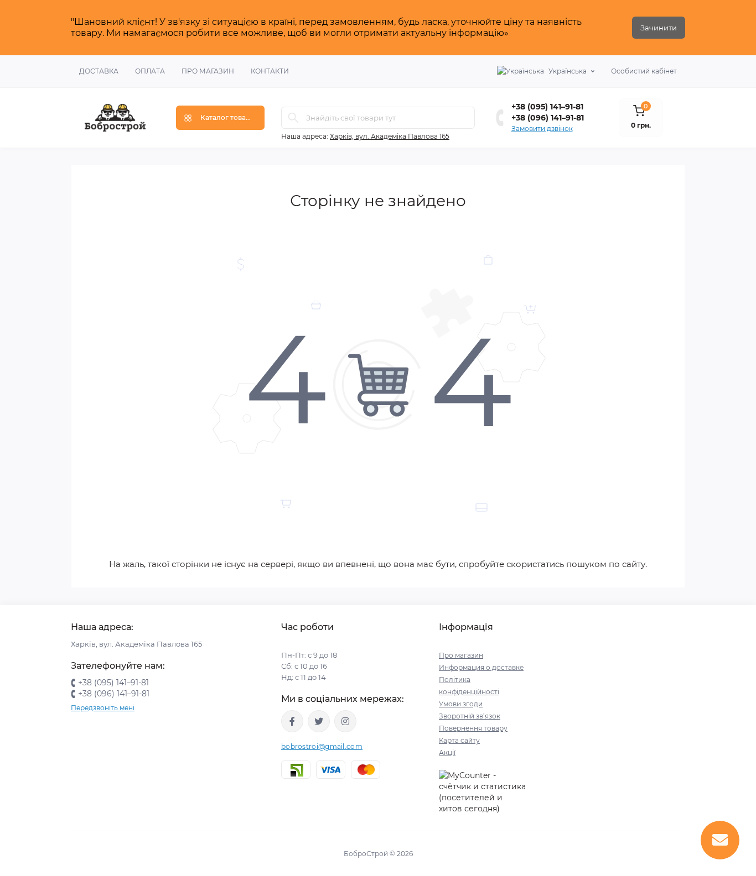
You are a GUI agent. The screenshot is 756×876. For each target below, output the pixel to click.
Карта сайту (459, 740)
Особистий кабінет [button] (644, 71)
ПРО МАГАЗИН (208, 71)
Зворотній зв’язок (469, 716)
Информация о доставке (481, 667)
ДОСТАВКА (98, 71)
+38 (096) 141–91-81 (547, 118)
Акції (447, 752)
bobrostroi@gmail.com (322, 746)
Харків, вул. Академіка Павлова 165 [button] (389, 136)
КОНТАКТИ (270, 71)
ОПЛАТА (150, 71)
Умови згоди (461, 704)
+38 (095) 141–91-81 (547, 107)
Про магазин (461, 655)
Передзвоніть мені (102, 708)
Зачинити (658, 27)
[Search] (293, 118)
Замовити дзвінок (542, 128)
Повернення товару (473, 728)
